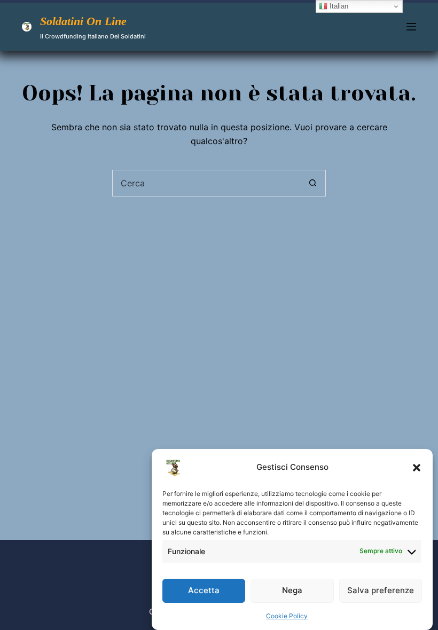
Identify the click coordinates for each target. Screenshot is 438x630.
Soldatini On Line (83, 21)
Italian (337, 6)
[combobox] (206, 183)
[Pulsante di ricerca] (312, 183)
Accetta (204, 590)
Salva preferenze (380, 590)
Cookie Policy (287, 616)
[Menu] (411, 27)
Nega (292, 590)
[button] (416, 467)
